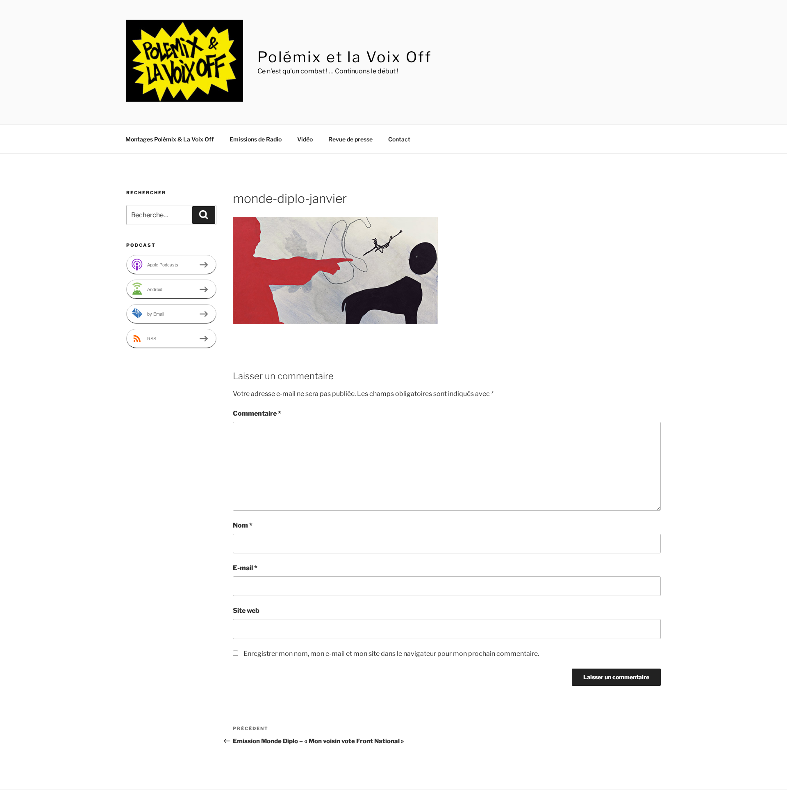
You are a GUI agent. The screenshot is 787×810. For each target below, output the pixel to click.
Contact (399, 139)
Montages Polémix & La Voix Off (169, 139)
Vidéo (305, 139)
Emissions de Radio (256, 139)
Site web (246, 610)
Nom (242, 525)
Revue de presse (350, 139)
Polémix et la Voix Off (344, 57)
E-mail (245, 568)
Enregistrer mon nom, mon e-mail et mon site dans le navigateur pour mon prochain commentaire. (391, 654)
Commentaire (257, 413)
